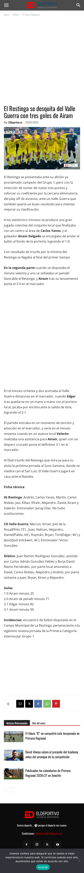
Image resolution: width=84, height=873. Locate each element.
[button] (6, 5)
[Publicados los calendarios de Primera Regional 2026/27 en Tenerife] (13, 775)
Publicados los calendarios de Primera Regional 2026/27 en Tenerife (48, 773)
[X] (29, 704)
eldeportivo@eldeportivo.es (48, 833)
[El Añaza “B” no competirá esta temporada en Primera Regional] (13, 737)
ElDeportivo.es (15, 122)
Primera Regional (31, 14)
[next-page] (12, 789)
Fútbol (16, 14)
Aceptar (43, 867)
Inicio (6, 14)
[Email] (20, 704)
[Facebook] (38, 704)
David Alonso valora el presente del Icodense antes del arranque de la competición (51, 754)
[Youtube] (58, 844)
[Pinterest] (56, 704)
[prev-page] (6, 789)
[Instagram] (37, 844)
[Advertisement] (42, 60)
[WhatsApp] (47, 704)
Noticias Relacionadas (17, 723)
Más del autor (39, 723)
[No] (79, 861)
